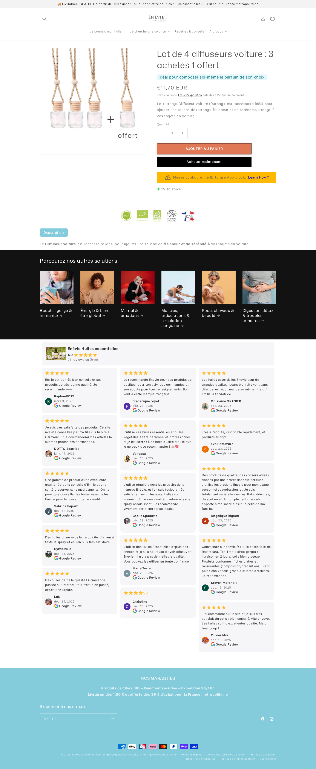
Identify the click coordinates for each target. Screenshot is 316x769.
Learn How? (258, 177)
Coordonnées (267, 758)
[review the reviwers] (56, 406)
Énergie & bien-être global (95, 313)
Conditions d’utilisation (201, 758)
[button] (44, 18)
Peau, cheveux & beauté (218, 313)
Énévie (76, 754)
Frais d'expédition (190, 95)
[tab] (54, 232)
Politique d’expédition (262, 754)
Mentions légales (191, 754)
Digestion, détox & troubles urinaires (258, 315)
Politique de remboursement (237, 758)
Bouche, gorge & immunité (56, 313)
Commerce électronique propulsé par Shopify (109, 754)
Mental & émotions (130, 313)
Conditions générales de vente (226, 754)
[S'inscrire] (112, 718)
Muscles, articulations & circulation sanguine (175, 318)
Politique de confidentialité (160, 754)
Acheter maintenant (204, 162)
